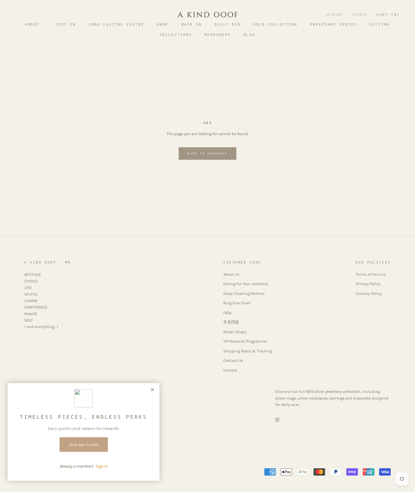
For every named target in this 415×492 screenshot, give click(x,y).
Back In (191, 24)
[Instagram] (277, 419)
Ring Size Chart (237, 303)
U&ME (162, 24)
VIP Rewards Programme (245, 341)
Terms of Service (371, 274)
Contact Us (233, 360)
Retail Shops (234, 332)
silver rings (285, 398)
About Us (231, 274)
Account (334, 14)
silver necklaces (313, 398)
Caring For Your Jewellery (245, 283)
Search (359, 14)
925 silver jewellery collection (333, 391)
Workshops (217, 35)
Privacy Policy (368, 283)
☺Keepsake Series (333, 24)
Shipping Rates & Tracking (247, 351)
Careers (230, 370)
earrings (337, 398)
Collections (176, 35)
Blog (249, 35)
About (32, 24)
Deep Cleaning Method (244, 293)
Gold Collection (275, 24)
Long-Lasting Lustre (116, 24)
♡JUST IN (64, 24)
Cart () (388, 14)
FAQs (227, 312)
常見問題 (231, 322)
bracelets (362, 398)
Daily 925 (227, 24)
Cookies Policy (369, 293)
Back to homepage (207, 153)
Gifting (380, 24)
